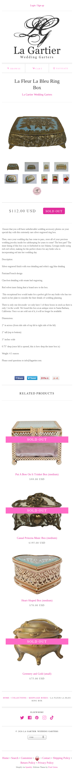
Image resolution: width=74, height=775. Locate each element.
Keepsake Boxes (38, 697)
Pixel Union (52, 767)
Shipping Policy (61, 758)
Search (14, 758)
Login (32, 5)
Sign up (40, 5)
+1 (57, 378)
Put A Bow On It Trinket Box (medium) (37, 474)
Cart (37, 68)
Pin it (45, 378)
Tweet (33, 378)
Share (20, 378)
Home (6, 697)
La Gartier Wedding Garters (37, 94)
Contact (46, 758)
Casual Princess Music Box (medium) (37, 538)
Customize (26, 758)
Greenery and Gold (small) (37, 673)
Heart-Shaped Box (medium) (37, 600)
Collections (19, 697)
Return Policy (27, 762)
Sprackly (28, 767)
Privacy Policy (46, 762)
